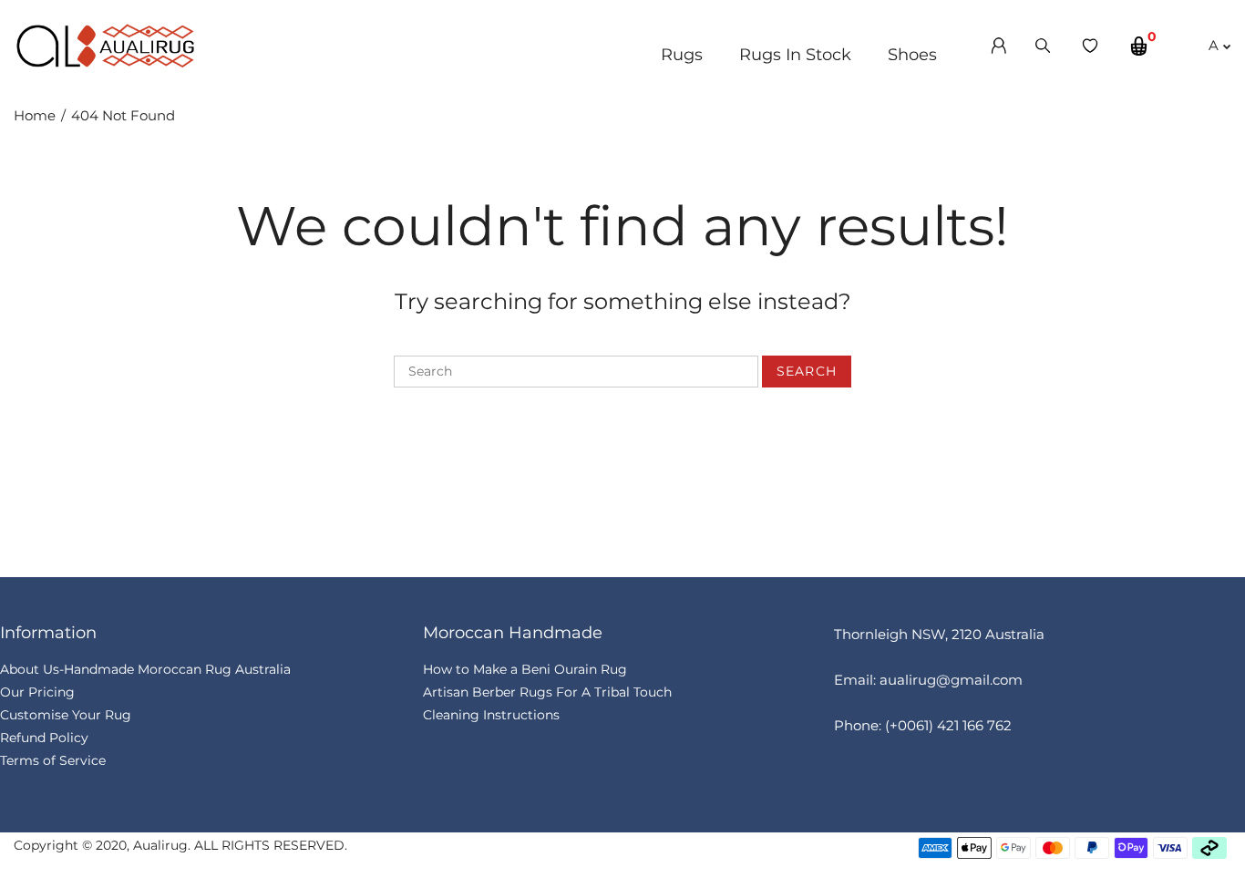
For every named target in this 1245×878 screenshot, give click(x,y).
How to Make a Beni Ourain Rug (525, 669)
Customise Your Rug (65, 715)
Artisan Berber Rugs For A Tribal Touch (547, 692)
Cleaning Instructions (491, 715)
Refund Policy (44, 737)
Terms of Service (53, 760)
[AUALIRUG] (105, 44)
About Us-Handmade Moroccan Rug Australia (145, 669)
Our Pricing (37, 692)
